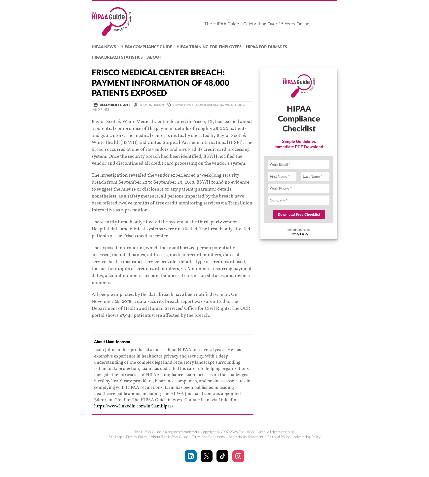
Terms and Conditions (208, 437)
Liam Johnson (152, 104)
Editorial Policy (278, 437)
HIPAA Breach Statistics (117, 57)
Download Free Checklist (299, 214)
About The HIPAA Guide (169, 437)
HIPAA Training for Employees (209, 47)
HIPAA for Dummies (266, 47)
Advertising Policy (307, 437)
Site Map (115, 437)
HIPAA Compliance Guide (146, 47)
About (154, 57)
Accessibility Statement (246, 437)
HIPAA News (104, 47)
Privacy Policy (298, 234)
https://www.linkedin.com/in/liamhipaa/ (134, 406)
